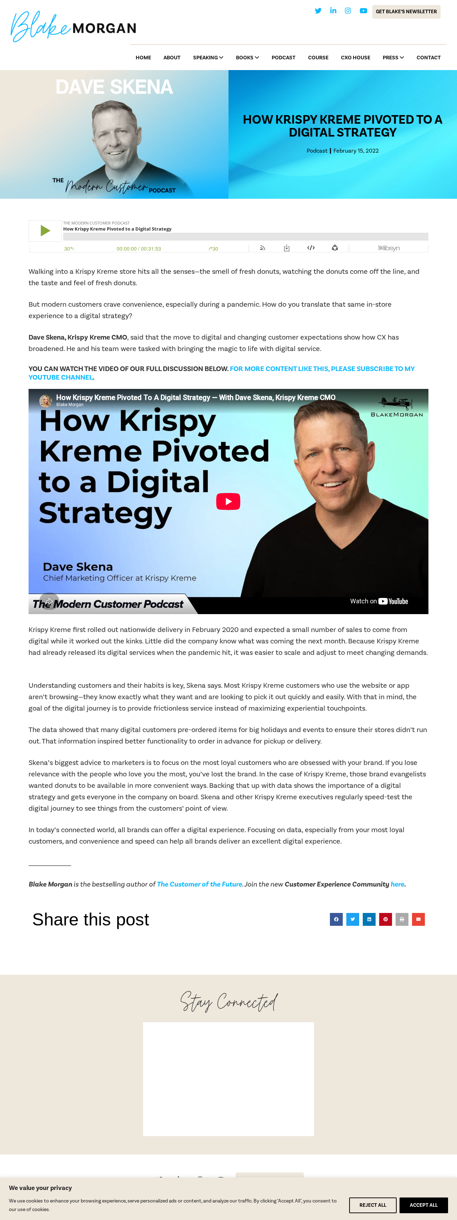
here (397, 884)
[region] (228, 1198)
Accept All (424, 1205)
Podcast (317, 150)
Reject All (373, 1205)
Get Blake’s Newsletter (406, 12)
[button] (336, 919)
